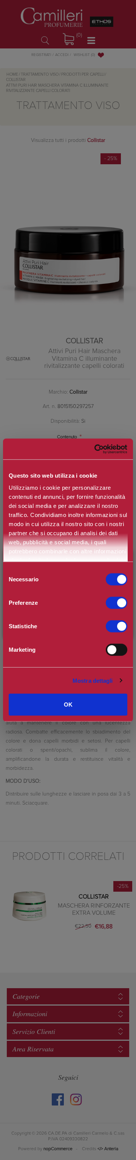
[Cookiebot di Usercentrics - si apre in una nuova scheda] (94, 449)
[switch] (116, 603)
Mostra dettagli (93, 680)
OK (68, 704)
